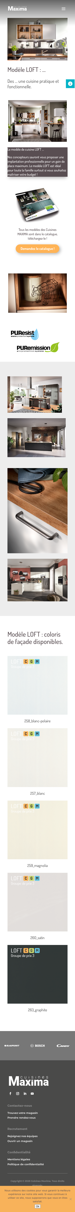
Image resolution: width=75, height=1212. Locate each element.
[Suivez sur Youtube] (32, 1093)
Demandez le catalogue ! (37, 248)
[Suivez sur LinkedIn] (25, 1093)
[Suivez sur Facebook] (10, 1093)
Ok (37, 1206)
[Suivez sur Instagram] (18, 1093)
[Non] (70, 1199)
